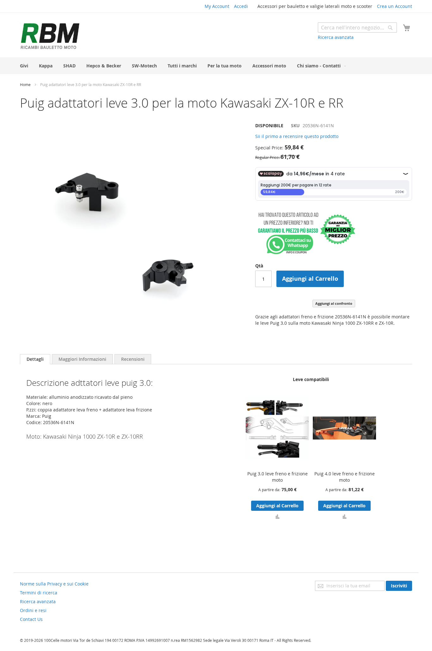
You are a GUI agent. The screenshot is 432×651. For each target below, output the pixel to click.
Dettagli (35, 359)
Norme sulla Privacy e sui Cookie (54, 584)
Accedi (241, 6)
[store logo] (50, 35)
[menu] (216, 65)
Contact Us (31, 619)
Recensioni (133, 359)
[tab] (35, 359)
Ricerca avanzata (336, 37)
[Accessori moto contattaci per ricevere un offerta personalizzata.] (305, 253)
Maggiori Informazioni (82, 359)
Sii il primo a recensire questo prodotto (296, 136)
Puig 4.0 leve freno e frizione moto (344, 477)
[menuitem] (24, 65)
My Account (217, 6)
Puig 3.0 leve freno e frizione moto (277, 477)
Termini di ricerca (38, 593)
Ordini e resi (33, 610)
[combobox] (357, 27)
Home (25, 84)
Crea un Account (394, 6)
